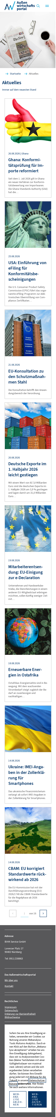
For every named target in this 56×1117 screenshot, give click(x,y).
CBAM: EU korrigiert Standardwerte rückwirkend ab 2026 (27, 874)
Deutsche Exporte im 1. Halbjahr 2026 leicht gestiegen (27, 469)
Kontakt (9, 986)
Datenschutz (11, 1010)
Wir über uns (11, 980)
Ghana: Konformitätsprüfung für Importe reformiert (26, 165)
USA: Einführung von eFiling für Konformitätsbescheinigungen (27, 271)
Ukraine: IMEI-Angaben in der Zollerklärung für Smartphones (26, 775)
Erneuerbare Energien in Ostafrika (25, 672)
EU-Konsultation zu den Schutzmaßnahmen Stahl (27, 376)
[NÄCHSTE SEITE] (43, 913)
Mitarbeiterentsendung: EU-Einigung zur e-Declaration (25, 572)
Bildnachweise (12, 1017)
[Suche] (38, 6)
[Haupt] (47, 6)
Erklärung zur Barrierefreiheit (20, 1014)
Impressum (11, 1007)
